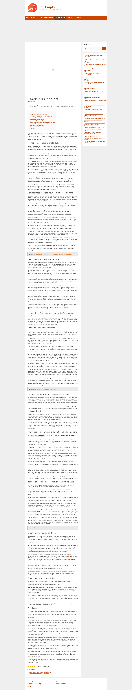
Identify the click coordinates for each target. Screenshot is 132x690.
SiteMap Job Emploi (61, 683)
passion (50, 587)
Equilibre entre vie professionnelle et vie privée (39, 673)
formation (31, 670)
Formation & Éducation (75, 18)
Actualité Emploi (31, 18)
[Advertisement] (66, 30)
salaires (40, 670)
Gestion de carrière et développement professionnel (40, 672)
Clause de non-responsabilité (35, 685)
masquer (36, 112)
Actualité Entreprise (46, 18)
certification (71, 556)
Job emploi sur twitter (61, 685)
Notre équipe (31, 681)
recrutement (32, 423)
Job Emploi (47, 7)
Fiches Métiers (60, 18)
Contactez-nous (60, 681)
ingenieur (36, 670)
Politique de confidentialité (34, 683)
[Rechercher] (104, 48)
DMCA (29, 686)
